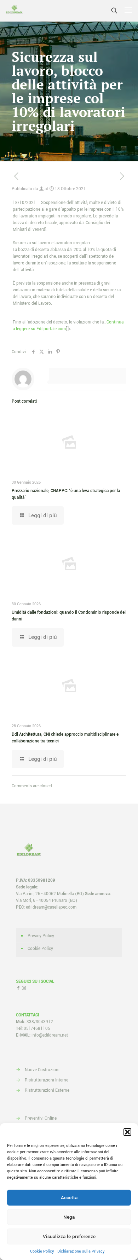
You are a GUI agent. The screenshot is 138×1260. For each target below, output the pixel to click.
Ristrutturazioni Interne (46, 1080)
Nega (69, 1217)
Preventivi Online (41, 1118)
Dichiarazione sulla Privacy (80, 1251)
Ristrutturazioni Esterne (47, 1090)
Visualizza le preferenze (69, 1236)
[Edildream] (14, 10)
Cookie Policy (42, 1251)
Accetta (69, 1197)
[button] (127, 1132)
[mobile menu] (128, 11)
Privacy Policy (41, 936)
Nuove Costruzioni (42, 1070)
